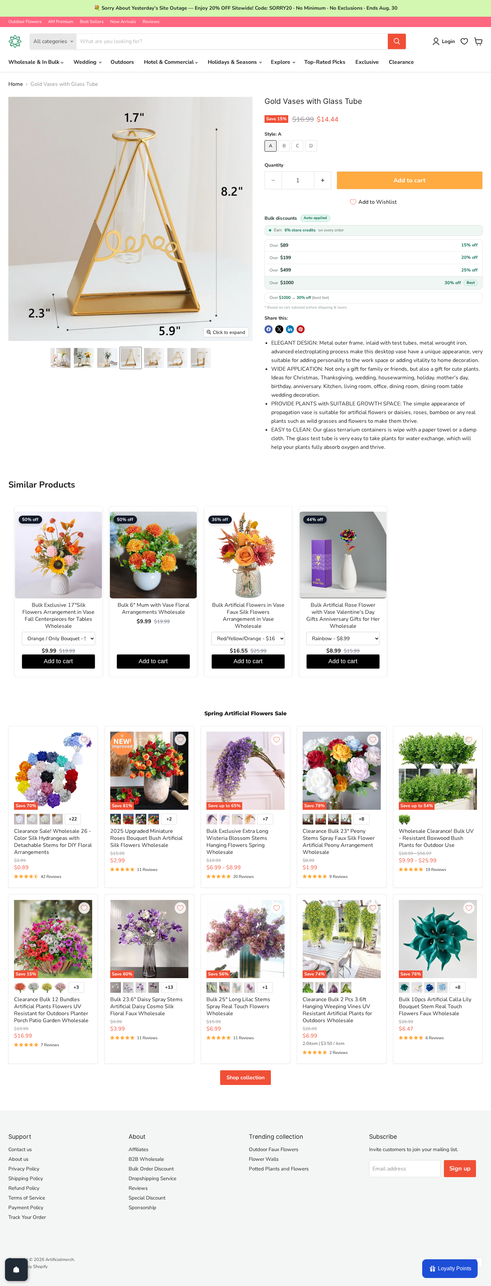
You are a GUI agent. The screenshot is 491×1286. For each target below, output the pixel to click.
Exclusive (367, 62)
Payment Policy (25, 1207)
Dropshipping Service (152, 1178)
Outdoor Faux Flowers (273, 1149)
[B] (285, 153)
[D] (312, 153)
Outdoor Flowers (24, 21)
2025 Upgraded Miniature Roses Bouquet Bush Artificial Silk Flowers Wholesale (146, 838)
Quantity (274, 165)
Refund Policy (23, 1188)
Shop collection (245, 1077)
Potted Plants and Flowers (279, 1168)
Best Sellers (92, 21)
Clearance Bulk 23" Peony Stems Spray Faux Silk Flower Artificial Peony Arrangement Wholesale (339, 842)
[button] (60, 358)
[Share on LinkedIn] (290, 329)
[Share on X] (279, 329)
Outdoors (122, 62)
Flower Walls (264, 1159)
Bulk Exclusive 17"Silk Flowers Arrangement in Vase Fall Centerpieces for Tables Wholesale (58, 616)
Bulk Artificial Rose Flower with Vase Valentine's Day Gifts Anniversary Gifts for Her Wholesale (343, 616)
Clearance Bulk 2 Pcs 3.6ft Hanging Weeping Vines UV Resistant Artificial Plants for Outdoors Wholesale (337, 1010)
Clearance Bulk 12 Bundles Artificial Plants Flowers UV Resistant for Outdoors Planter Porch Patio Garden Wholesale (51, 1010)
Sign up (460, 1168)
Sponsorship (142, 1207)
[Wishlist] (464, 41)
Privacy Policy (23, 1168)
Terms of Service (26, 1198)
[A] (271, 153)
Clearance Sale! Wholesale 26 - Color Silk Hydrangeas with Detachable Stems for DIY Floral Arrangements (53, 842)
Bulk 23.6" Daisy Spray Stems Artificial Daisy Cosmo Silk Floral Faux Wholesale (146, 1006)
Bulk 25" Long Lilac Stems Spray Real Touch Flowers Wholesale (238, 1006)
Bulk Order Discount (151, 1168)
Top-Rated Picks (324, 62)
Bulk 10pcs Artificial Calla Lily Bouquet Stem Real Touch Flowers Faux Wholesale (435, 1006)
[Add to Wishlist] (84, 740)
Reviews (151, 21)
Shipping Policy (25, 1178)
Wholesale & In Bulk (34, 62)
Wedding (85, 62)
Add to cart (58, 661)
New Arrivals (123, 21)
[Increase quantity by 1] (322, 180)
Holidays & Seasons (233, 62)
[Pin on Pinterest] (301, 329)
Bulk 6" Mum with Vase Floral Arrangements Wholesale (153, 609)
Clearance (401, 62)
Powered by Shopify (28, 1267)
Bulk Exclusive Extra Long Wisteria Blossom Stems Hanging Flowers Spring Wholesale (237, 842)
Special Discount (147, 1198)
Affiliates (138, 1149)
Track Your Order (27, 1217)
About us (18, 1159)
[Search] (397, 41)
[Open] (16, 1269)
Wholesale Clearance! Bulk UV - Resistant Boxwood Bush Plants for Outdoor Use (436, 838)
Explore (281, 62)
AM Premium (60, 21)
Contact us (20, 1149)
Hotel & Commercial (169, 62)
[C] (298, 153)
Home (15, 84)
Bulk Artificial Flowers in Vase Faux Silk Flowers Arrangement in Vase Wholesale (248, 616)
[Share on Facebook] (269, 329)
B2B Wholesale (146, 1159)
